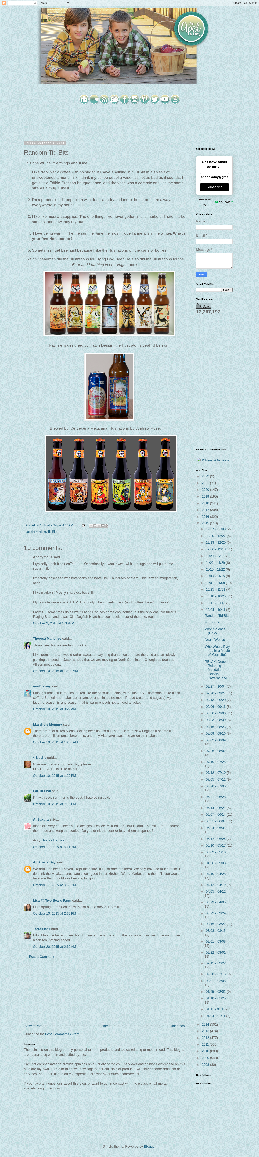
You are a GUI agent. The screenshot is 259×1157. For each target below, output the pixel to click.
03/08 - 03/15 (216, 931)
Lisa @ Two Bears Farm (52, 900)
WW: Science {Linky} (215, 631)
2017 (206, 510)
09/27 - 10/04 (216, 686)
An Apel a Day (44, 862)
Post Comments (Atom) (63, 1034)
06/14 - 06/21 (216, 808)
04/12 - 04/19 (216, 885)
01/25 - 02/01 (216, 992)
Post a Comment (41, 957)
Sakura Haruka (52, 840)
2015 (206, 523)
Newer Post (33, 1026)
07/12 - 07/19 (216, 773)
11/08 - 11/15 (216, 576)
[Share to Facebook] (103, 526)
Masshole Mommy (47, 724)
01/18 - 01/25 (216, 998)
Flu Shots (212, 622)
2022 (206, 476)
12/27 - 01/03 (216, 529)
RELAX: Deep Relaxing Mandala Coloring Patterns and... (217, 670)
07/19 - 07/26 (216, 762)
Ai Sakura (41, 819)
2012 (206, 1038)
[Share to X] (99, 526)
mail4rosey (42, 686)
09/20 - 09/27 (216, 693)
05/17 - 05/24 (216, 839)
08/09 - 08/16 (216, 733)
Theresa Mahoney (47, 638)
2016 (206, 517)
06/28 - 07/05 (216, 786)
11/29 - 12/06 (216, 556)
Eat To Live (42, 791)
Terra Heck (41, 929)
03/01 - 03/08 (216, 942)
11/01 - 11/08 (216, 583)
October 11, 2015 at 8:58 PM (54, 885)
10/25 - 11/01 (216, 589)
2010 (206, 1051)
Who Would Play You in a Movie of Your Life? (217, 651)
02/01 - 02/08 (216, 981)
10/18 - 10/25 (216, 596)
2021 (206, 483)
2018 (206, 503)
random (41, 531)
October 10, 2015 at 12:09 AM (55, 671)
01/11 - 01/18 (216, 1009)
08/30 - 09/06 (216, 713)
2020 (206, 490)
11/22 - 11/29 (216, 563)
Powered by (204, 202)
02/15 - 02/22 (216, 963)
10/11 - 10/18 (216, 603)
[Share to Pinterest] (106, 526)
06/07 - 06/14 (216, 815)
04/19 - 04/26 (216, 874)
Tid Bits (52, 531)
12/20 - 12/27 (216, 536)
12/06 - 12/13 (216, 549)
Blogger (149, 1146)
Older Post (178, 1026)
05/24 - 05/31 (216, 828)
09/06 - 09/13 (216, 707)
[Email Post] (83, 525)
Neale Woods (215, 640)
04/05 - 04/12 (216, 891)
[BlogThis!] (95, 526)
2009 (206, 1058)
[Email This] (91, 526)
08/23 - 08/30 (216, 720)
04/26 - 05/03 (216, 863)
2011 (206, 1044)
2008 (206, 1065)
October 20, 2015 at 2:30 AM (54, 947)
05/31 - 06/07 (216, 821)
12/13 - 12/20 (216, 542)
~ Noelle (39, 758)
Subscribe (214, 187)
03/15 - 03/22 (216, 924)
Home (106, 1026)
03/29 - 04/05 (216, 902)
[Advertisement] (105, 991)
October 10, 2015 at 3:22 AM (54, 709)
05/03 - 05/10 (216, 852)
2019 (206, 496)
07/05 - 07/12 (216, 779)
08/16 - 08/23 (216, 727)
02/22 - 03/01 (216, 952)
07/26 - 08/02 (216, 751)
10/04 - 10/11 (216, 610)
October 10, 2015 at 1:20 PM (54, 776)
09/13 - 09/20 (216, 700)
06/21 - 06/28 (216, 797)
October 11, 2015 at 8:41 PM (54, 847)
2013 (206, 1031)
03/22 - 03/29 (216, 913)
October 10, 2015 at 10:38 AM (55, 742)
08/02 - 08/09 (216, 740)
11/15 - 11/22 (216, 569)
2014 (206, 1024)
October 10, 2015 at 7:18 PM (54, 804)
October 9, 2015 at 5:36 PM (53, 623)
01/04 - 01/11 (216, 1016)
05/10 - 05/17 (216, 845)
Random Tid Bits (217, 616)
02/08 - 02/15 (216, 974)
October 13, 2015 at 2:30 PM (54, 913)
